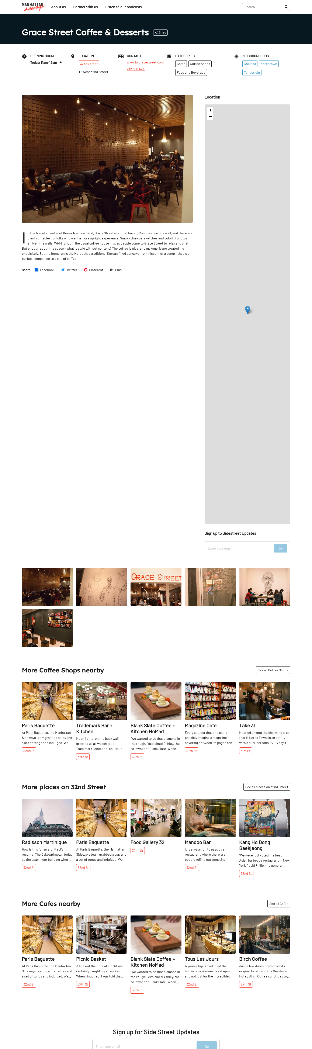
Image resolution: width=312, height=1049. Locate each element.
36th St (83, 757)
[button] (247, 310)
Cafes (181, 64)
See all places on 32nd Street (266, 787)
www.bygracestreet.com (145, 62)
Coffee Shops (200, 64)
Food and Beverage (191, 72)
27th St (246, 984)
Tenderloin (252, 72)
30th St (137, 757)
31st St (245, 751)
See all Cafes (278, 903)
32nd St (29, 751)
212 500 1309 (136, 69)
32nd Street (89, 64)
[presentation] (264, 6)
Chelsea (250, 64)
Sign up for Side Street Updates (156, 1031)
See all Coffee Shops (273, 670)
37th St (191, 751)
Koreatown (269, 64)
